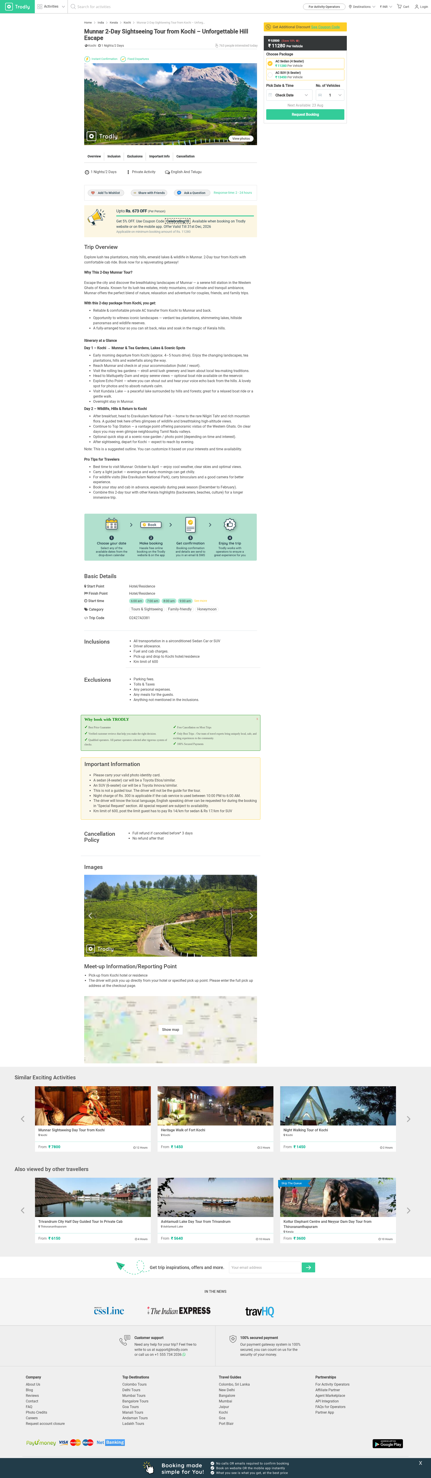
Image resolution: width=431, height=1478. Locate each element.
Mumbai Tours (133, 1395)
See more (200, 601)
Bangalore (227, 1395)
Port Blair (226, 1423)
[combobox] (289, 95)
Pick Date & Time (280, 85)
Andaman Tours (135, 1418)
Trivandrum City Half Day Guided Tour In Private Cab (80, 1221)
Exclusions (135, 156)
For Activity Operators (324, 7)
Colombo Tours (134, 1384)
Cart (406, 7)
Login (424, 7)
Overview (94, 156)
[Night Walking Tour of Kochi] (338, 1105)
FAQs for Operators (330, 1407)
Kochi (223, 1412)
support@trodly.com (172, 1349)
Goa (222, 1418)
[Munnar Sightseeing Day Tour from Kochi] (93, 1105)
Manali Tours (132, 1412)
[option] (170, 916)
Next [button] (231, 916)
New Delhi (227, 1390)
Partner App (324, 1412)
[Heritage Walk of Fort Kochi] (215, 1105)
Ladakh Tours (133, 1423)
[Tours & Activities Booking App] (310, 1443)
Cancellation (185, 156)
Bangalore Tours (135, 1401)
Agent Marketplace (330, 1395)
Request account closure (45, 1423)
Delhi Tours (131, 1390)
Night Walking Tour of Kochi (306, 1130)
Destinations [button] (362, 7)
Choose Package (279, 54)
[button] (386, 6)
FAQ (29, 1407)
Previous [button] (110, 916)
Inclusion (114, 156)
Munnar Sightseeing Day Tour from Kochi (71, 1130)
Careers (32, 1418)
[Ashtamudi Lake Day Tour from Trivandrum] (215, 1197)
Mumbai (225, 1401)
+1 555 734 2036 (169, 1354)
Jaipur (224, 1407)
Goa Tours (130, 1407)
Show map (170, 1029)
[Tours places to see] (17, 6)
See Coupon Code (325, 27)
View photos (241, 138)
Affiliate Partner (327, 1390)
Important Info (159, 156)
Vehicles (328, 85)
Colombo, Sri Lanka (234, 1384)
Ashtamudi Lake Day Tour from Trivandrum (196, 1221)
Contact (32, 1401)
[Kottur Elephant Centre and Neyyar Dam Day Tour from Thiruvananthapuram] (338, 1197)
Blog (29, 1390)
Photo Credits (36, 1412)
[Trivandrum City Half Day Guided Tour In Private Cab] (93, 1197)
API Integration (327, 1401)
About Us (33, 1384)
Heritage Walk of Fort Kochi (183, 1130)
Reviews (32, 1395)
